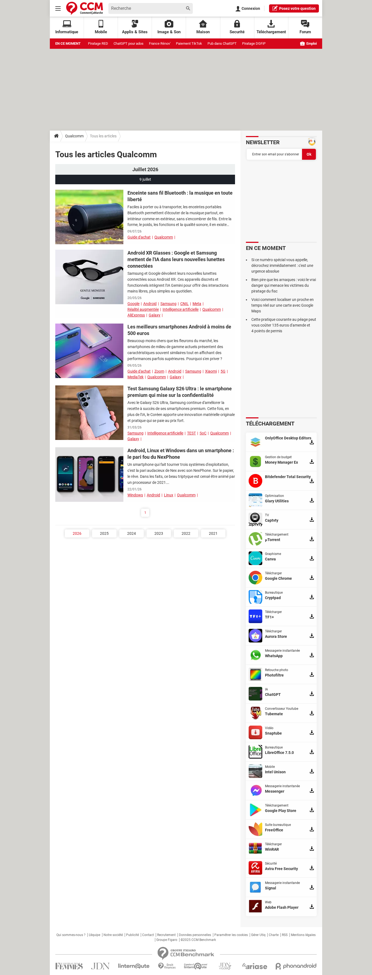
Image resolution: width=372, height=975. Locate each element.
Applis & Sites (135, 31)
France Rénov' (159, 43)
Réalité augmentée (143, 309)
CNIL (184, 303)
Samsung (168, 303)
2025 (104, 533)
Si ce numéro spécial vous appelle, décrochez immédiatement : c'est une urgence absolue (282, 265)
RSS (285, 935)
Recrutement (166, 935)
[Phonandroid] (296, 966)
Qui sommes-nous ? (71, 935)
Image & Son (169, 31)
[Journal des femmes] (69, 966)
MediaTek (135, 377)
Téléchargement (271, 31)
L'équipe (94, 935)
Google (133, 303)
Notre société (113, 935)
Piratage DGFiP (254, 43)
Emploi (311, 43)
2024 (131, 533)
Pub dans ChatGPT (222, 43)
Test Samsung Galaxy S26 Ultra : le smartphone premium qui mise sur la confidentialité (179, 392)
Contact (148, 935)
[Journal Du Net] (100, 966)
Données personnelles (195, 935)
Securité (237, 31)
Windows (135, 495)
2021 (213, 533)
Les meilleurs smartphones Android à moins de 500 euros (179, 330)
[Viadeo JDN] (225, 966)
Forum (305, 31)
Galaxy (154, 315)
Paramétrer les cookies (231, 935)
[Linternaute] (134, 966)
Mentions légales (303, 935)
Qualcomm (74, 136)
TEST (191, 433)
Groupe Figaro (166, 940)
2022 (186, 533)
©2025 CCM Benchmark (198, 940)
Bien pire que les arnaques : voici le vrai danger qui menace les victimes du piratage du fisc (283, 285)
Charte (274, 935)
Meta (197, 303)
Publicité (132, 935)
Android (150, 303)
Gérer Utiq (258, 935)
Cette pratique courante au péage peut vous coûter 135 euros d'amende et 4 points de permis (283, 325)
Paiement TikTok (189, 43)
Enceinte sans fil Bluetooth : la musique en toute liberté (180, 196)
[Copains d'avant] (196, 966)
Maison (203, 31)
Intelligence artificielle (181, 309)
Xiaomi (211, 371)
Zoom (159, 371)
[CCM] (84, 8)
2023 (158, 533)
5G (223, 371)
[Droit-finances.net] (167, 966)
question (297, 8)
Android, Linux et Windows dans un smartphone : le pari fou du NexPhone (180, 454)
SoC (203, 433)
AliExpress (136, 315)
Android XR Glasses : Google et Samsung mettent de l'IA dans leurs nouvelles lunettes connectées (176, 259)
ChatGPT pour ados (129, 43)
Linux (168, 495)
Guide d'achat (139, 237)
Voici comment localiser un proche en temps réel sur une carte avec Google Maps (282, 305)
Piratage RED (98, 43)
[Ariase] (254, 966)
